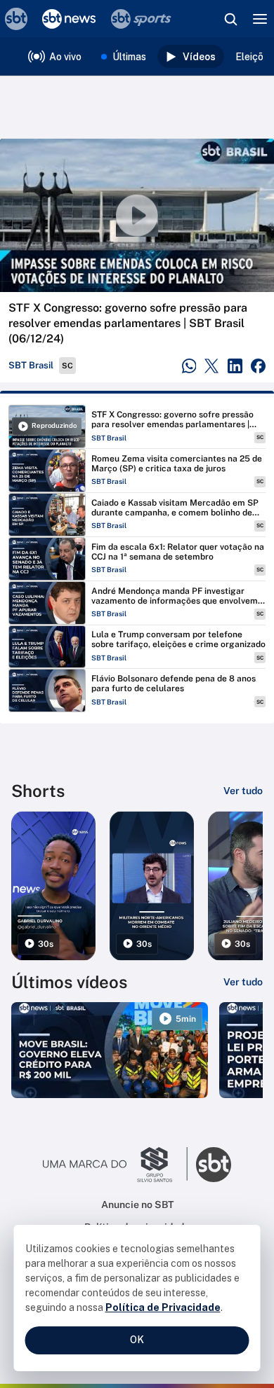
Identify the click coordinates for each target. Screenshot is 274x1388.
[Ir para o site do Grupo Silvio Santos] (115, 1164)
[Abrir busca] (230, 19)
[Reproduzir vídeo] (137, 215)
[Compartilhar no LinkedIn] (235, 366)
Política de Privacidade (163, 1307)
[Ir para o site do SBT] (213, 1164)
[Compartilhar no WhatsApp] (189, 366)
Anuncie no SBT (137, 1204)
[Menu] (260, 19)
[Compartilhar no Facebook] (258, 366)
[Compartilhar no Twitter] (211, 366)
